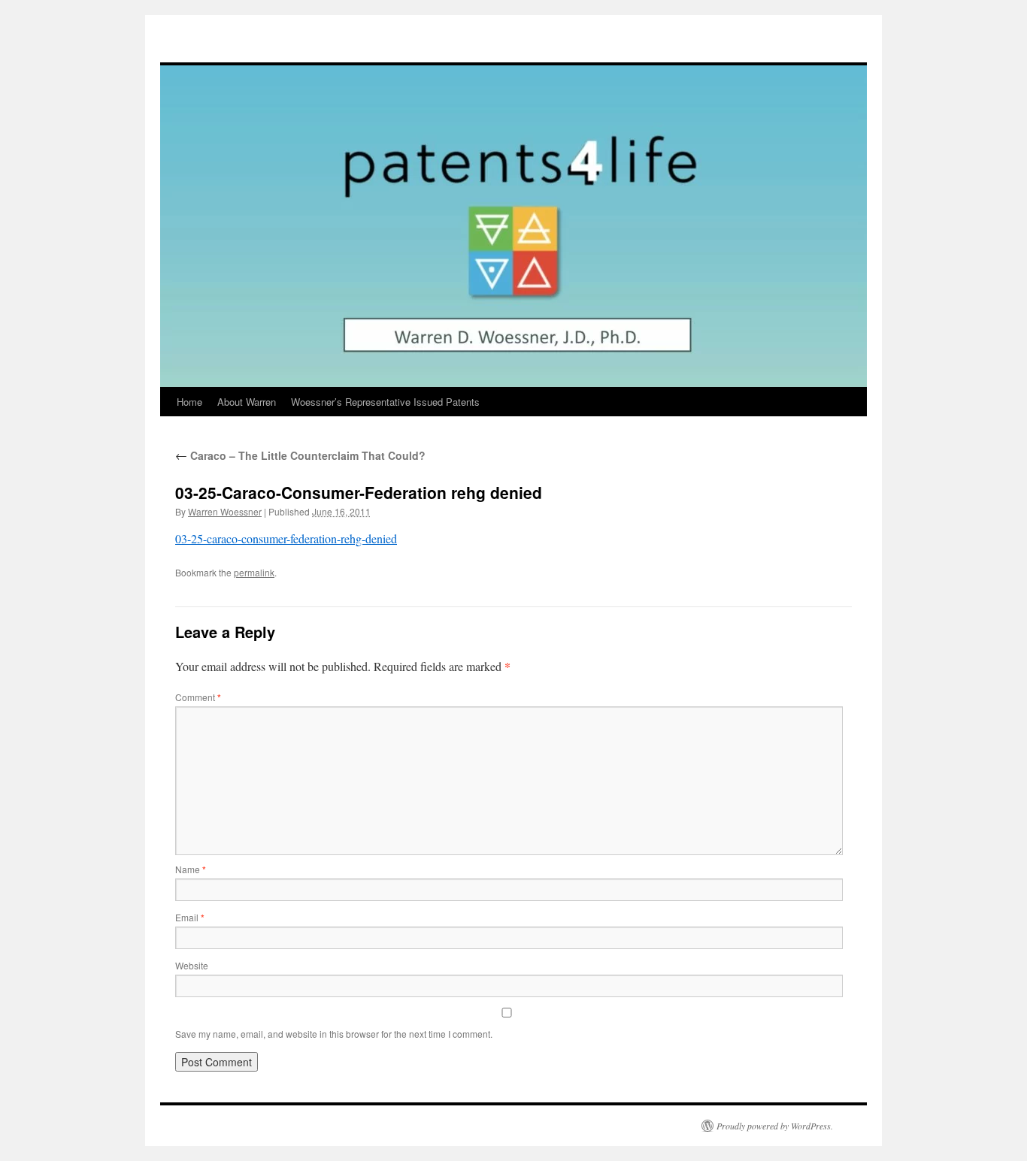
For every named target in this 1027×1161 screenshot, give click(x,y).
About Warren (246, 402)
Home (189, 402)
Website (191, 965)
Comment (198, 697)
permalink (254, 572)
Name (190, 869)
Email (189, 917)
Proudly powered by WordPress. (774, 1126)
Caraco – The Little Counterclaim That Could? (300, 455)
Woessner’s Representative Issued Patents (385, 402)
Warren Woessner (225, 511)
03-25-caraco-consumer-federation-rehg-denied (286, 538)
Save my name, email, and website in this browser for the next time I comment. (333, 1033)
